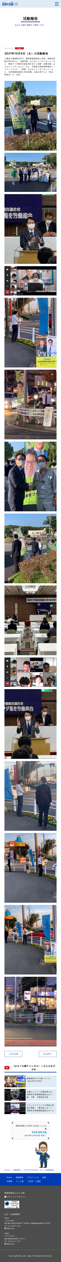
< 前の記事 (13, 1054)
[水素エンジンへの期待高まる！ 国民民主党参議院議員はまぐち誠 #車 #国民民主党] (14, 1095)
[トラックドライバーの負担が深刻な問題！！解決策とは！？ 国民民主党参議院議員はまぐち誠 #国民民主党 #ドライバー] (14, 1108)
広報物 (9, 1181)
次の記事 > (48, 1054)
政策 (44, 1177)
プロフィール (33, 1177)
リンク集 (20, 1181)
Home (7, 1170)
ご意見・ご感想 (34, 1181)
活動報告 (17, 1170)
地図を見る (10, 1228)
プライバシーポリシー (16, 1197)
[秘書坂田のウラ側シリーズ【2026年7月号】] (14, 1081)
